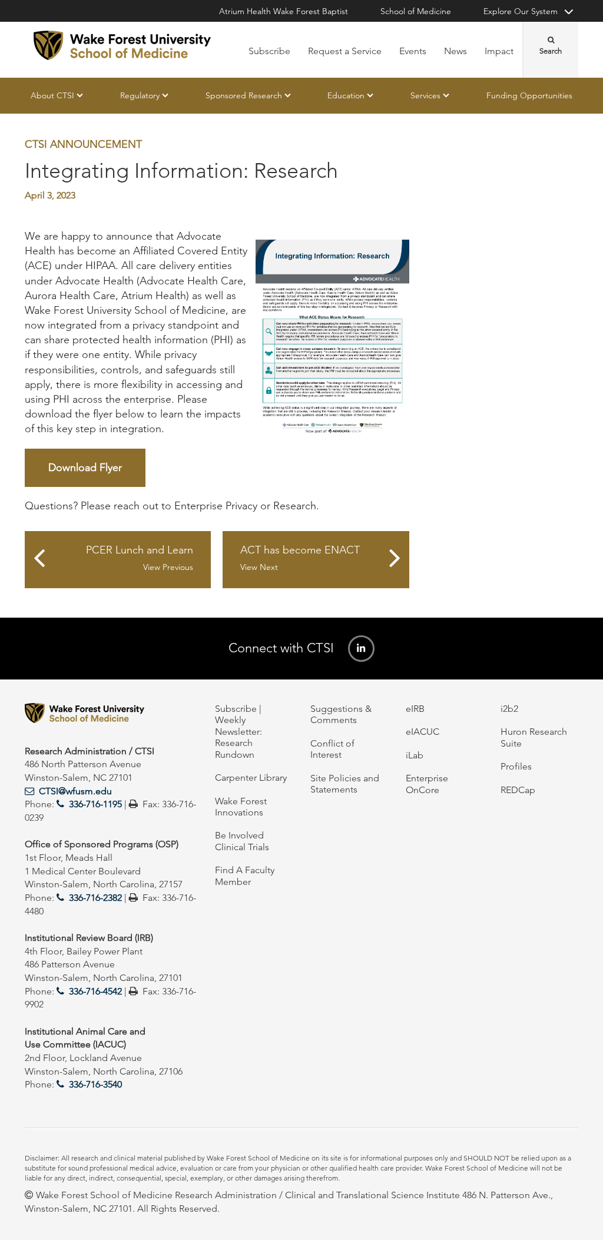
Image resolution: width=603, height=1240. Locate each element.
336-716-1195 (95, 804)
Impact (499, 51)
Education (346, 95)
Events (412, 51)
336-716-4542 (95, 991)
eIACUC (422, 731)
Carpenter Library (251, 777)
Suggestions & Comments (341, 714)
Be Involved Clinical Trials (242, 841)
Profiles (516, 766)
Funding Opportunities (529, 95)
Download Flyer (85, 467)
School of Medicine (415, 11)
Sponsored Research (244, 95)
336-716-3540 (95, 1084)
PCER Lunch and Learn (139, 558)
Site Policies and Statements (344, 783)
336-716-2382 (95, 897)
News (455, 51)
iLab (414, 755)
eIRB (415, 708)
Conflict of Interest (332, 749)
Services (425, 95)
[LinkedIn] (361, 648)
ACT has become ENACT (300, 558)
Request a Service (345, 51)
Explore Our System (520, 11)
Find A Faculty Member (244, 875)
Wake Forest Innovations (241, 806)
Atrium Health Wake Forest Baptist (283, 11)
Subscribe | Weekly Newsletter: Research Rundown (238, 731)
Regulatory (140, 95)
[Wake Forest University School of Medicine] (122, 45)
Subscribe (269, 51)
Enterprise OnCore (427, 783)
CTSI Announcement (83, 144)
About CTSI (52, 95)
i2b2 (509, 708)
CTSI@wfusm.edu (75, 791)
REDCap (518, 789)
